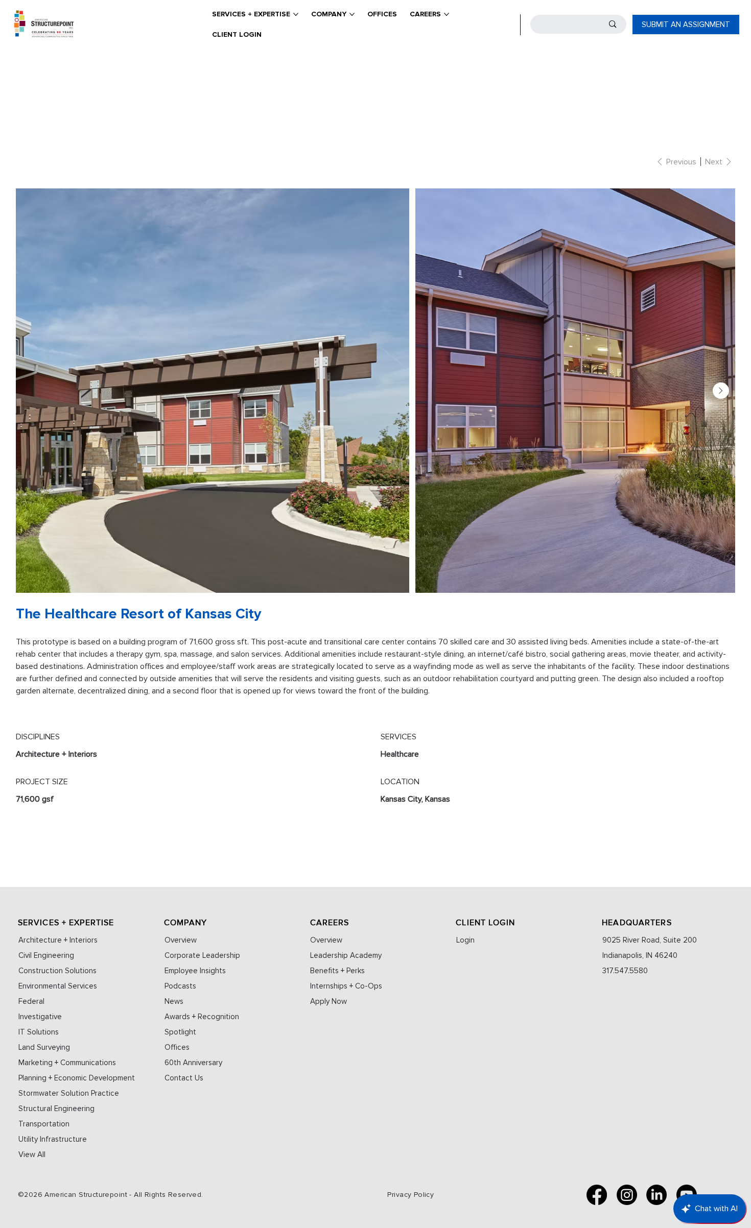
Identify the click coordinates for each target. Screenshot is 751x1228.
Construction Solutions (57, 970)
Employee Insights (195, 970)
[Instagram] (627, 1195)
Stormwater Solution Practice (68, 1093)
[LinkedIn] (656, 1195)
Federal (31, 1001)
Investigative (40, 1016)
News (174, 1001)
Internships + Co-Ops (346, 986)
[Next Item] (721, 390)
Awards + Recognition (202, 1016)
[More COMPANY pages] (352, 14)
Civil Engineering (46, 955)
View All (31, 1154)
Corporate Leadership (202, 955)
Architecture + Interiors (58, 940)
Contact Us (184, 1077)
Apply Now (328, 1001)
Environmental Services (57, 986)
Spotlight (180, 1032)
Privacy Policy (410, 1194)
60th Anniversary (193, 1062)
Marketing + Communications (67, 1062)
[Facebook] (596, 1195)
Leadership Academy (346, 955)
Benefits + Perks (337, 970)
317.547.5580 (625, 970)
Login (465, 940)
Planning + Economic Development (76, 1077)
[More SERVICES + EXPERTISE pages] (295, 14)
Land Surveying (44, 1047)
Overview (181, 940)
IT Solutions (38, 1032)
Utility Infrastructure (52, 1139)
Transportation (43, 1123)
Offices (177, 1047)
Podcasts (180, 986)
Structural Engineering (56, 1108)
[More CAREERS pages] (446, 14)
